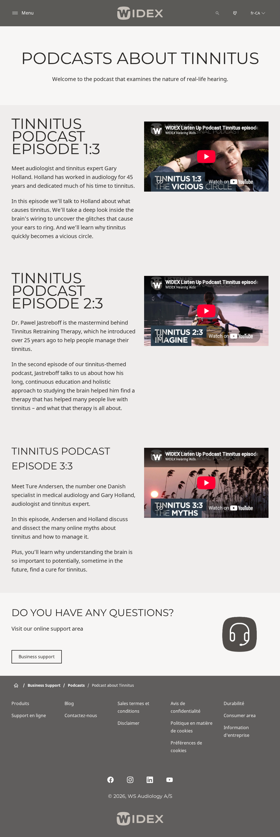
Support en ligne (28, 715)
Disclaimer (128, 723)
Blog (69, 703)
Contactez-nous (81, 715)
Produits (20, 703)
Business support (37, 657)
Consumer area (240, 715)
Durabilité (234, 703)
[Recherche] (217, 13)
